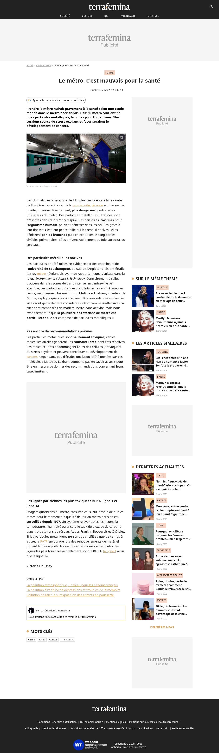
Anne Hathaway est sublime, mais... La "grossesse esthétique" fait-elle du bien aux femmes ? (171, 564)
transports (67, 639)
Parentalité (128, 15)
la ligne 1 (109, 551)
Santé (42, 639)
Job (106, 15)
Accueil (30, 65)
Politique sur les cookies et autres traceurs (153, 721)
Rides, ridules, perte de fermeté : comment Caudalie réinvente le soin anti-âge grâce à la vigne (173, 587)
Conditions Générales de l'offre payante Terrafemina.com (102, 728)
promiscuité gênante (87, 205)
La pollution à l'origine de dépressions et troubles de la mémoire (73, 590)
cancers (32, 357)
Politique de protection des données (45, 728)
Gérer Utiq (162, 728)
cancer (53, 639)
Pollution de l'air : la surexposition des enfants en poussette (70, 595)
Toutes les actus (43, 65)
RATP (44, 541)
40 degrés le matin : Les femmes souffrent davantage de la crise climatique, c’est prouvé (172, 611)
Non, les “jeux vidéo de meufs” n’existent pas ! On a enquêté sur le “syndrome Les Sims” (173, 487)
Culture (87, 15)
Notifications (146, 728)
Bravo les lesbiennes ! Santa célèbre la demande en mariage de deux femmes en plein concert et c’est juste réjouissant (173, 301)
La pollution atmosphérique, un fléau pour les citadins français (72, 585)
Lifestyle (153, 15)
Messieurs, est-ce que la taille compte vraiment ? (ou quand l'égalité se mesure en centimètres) (172, 512)
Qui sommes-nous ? (91, 721)
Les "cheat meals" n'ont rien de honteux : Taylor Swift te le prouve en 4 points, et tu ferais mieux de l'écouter (173, 365)
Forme (31, 639)
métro (41, 274)
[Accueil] (109, 6)
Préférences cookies (183, 728)
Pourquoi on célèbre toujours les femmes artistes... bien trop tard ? (173, 535)
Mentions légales (116, 721)
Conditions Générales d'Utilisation (57, 721)
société (65, 15)
